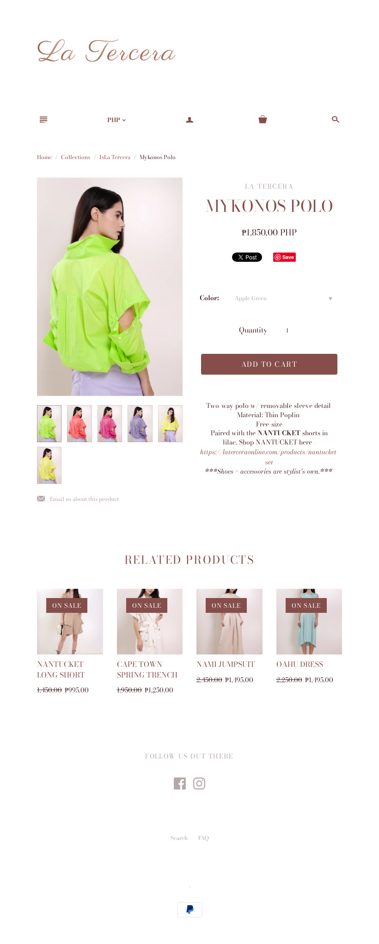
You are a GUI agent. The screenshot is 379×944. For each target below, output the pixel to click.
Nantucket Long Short (61, 669)
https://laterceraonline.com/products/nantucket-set (269, 457)
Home (44, 157)
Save (288, 256)
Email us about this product (78, 499)
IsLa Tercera (114, 157)
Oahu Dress (299, 664)
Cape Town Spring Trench (147, 669)
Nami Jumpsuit (225, 664)
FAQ (203, 837)
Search (179, 837)
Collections (75, 157)
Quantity (253, 329)
